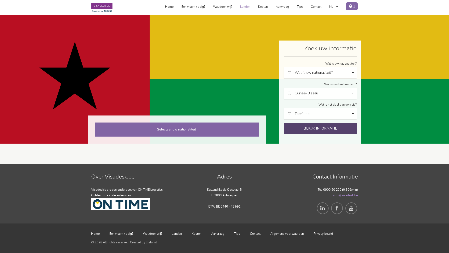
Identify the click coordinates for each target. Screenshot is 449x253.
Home (169, 7)
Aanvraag (282, 7)
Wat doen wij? (222, 7)
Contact (316, 7)
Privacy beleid (323, 234)
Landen (245, 7)
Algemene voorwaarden (287, 234)
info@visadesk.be (345, 195)
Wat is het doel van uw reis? (338, 105)
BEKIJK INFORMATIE (320, 128)
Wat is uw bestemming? (340, 84)
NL (331, 7)
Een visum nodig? (193, 7)
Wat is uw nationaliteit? (341, 64)
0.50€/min (350, 190)
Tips (300, 7)
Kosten (263, 7)
